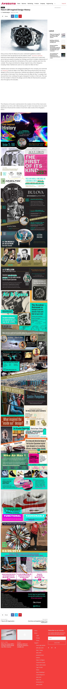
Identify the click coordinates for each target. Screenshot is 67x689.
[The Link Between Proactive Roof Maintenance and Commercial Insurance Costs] (63, 55)
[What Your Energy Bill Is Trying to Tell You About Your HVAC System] (63, 36)
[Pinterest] (20, 16)
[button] (64, 3)
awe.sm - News (4, 642)
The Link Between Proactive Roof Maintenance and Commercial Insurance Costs (55, 56)
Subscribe (57, 642)
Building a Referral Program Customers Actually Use (54, 41)
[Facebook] (12, 16)
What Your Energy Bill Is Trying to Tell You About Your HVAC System (55, 36)
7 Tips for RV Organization (7, 621)
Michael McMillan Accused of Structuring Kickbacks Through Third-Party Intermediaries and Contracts (55, 48)
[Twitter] (16, 16)
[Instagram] (52, 648)
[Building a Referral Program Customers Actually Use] (63, 42)
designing (5, 70)
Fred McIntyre (6, 12)
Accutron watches (37, 55)
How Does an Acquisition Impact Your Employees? (37, 621)
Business (19, 642)
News (2, 7)
